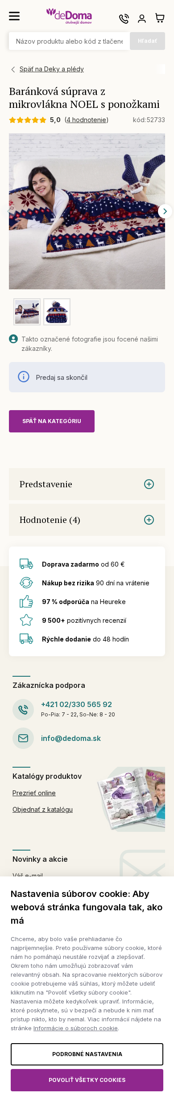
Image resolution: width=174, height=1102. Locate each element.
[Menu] (14, 16)
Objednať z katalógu (42, 809)
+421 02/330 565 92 (76, 704)
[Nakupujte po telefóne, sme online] (124, 18)
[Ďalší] (165, 211)
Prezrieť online (34, 793)
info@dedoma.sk (71, 738)
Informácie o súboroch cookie (75, 1028)
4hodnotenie (86, 119)
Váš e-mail (27, 876)
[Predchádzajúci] (9, 211)
